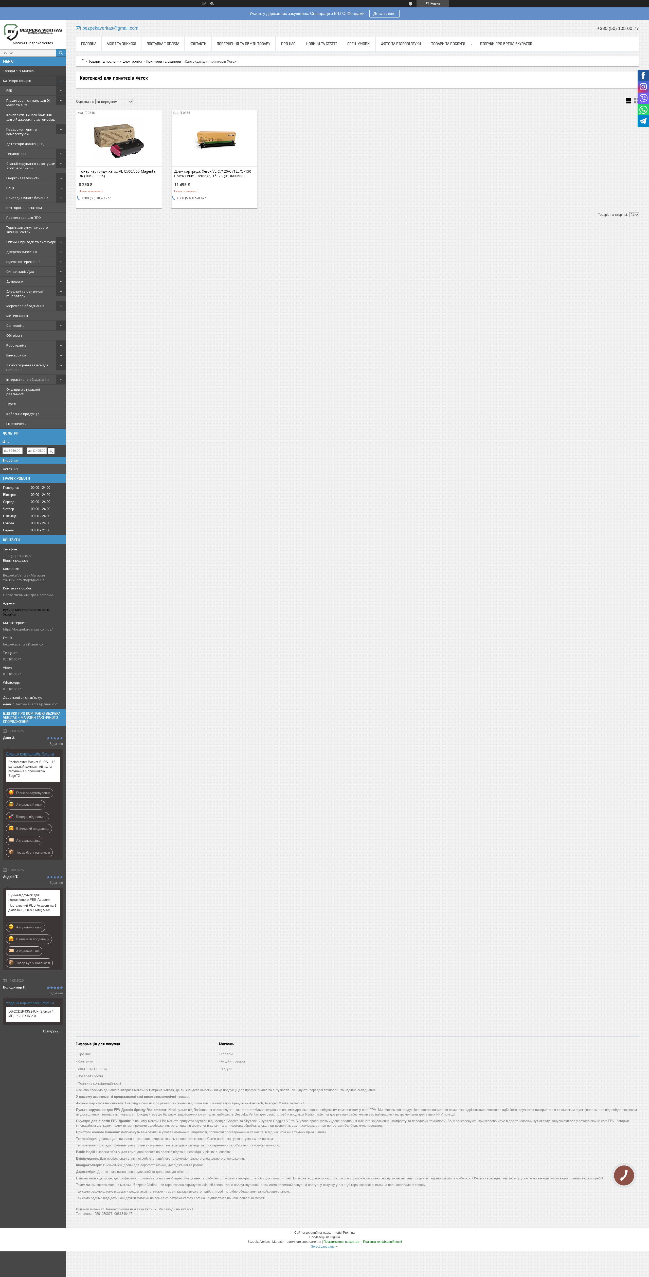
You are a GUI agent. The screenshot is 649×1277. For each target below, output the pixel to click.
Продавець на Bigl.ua (324, 1237)
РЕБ (9, 90)
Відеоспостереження (23, 261)
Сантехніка (15, 325)
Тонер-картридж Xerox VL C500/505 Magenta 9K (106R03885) (117, 173)
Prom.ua (349, 1232)
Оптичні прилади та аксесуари (31, 242)
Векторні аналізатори (24, 207)
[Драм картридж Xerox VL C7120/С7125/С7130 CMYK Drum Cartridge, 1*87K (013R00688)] (214, 141)
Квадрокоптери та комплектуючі (21, 131)
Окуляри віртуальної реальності (23, 391)
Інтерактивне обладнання (27, 379)
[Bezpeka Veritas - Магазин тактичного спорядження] (33, 32)
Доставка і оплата (163, 44)
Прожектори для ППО (23, 217)
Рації (10, 188)
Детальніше (384, 13)
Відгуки (226, 1068)
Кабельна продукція (22, 413)
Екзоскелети (16, 423)
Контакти (198, 44)
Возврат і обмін (90, 1076)
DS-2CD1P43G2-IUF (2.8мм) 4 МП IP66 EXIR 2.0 (30, 1014)
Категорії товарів (17, 80)
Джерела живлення (22, 251)
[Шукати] (61, 53)
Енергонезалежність (23, 178)
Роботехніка (16, 345)
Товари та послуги (448, 44)
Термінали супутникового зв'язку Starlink (27, 229)
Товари (227, 1054)
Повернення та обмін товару (243, 44)
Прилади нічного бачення (27, 197)
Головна (88, 44)
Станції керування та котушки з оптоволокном (30, 165)
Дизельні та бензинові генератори (24, 293)
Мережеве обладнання (25, 305)
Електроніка (16, 355)
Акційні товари (233, 1061)
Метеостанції (17, 315)
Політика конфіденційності (99, 1083)
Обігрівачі (14, 335)
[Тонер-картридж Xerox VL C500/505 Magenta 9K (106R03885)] (119, 141)
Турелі (11, 404)
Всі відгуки (50, 1031)
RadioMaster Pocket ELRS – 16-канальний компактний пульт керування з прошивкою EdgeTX (32, 769)
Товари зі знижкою (18, 70)
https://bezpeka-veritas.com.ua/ (28, 629)
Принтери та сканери (163, 61)
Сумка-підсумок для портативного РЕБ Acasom (29, 897)
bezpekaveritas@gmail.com (24, 644)
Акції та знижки (121, 44)
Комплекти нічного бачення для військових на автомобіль (30, 117)
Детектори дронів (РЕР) (25, 143)
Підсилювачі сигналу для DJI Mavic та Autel (28, 102)
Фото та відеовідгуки (401, 44)
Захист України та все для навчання (27, 367)
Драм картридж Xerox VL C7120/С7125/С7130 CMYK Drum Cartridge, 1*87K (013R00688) (212, 173)
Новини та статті (321, 44)
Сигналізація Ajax (20, 271)
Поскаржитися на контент (342, 1242)
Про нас (288, 44)
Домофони (14, 281)
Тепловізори (16, 153)
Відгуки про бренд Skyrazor (506, 44)
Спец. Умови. (358, 44)
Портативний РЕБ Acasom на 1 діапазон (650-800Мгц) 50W (32, 908)
